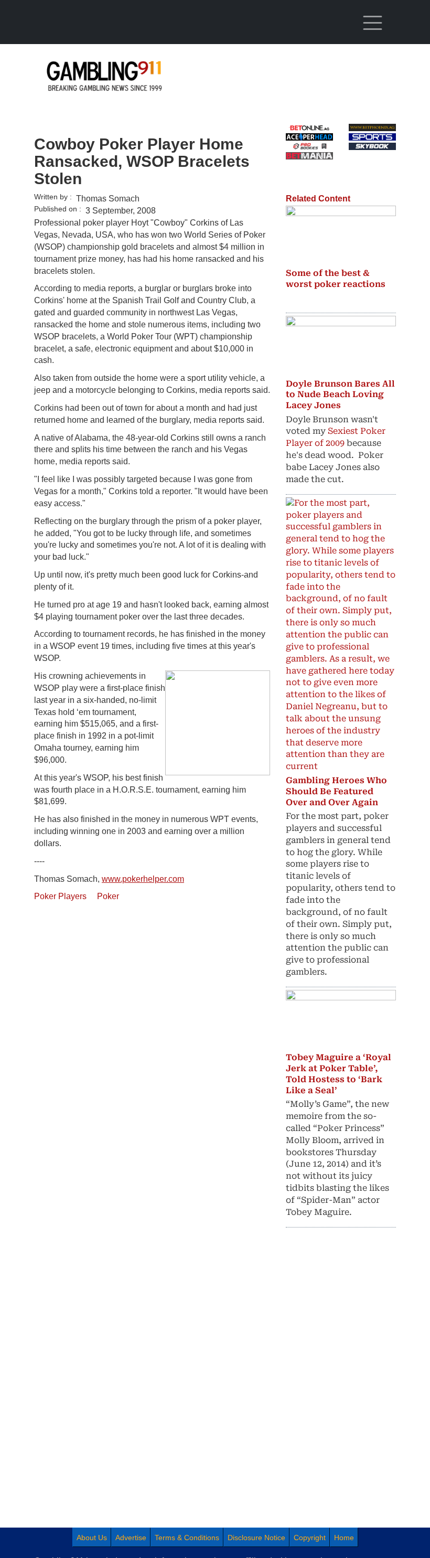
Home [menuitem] (344, 1537)
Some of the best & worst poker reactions (335, 278)
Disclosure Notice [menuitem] (256, 1537)
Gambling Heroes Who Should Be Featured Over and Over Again (336, 791)
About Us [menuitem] (92, 1537)
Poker (108, 896)
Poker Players (60, 896)
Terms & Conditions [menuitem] (187, 1537)
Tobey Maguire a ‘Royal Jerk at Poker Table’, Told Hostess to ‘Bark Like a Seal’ (338, 1073)
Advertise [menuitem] (130, 1537)
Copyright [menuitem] (310, 1537)
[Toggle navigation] (372, 23)
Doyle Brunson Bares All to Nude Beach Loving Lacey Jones (340, 395)
